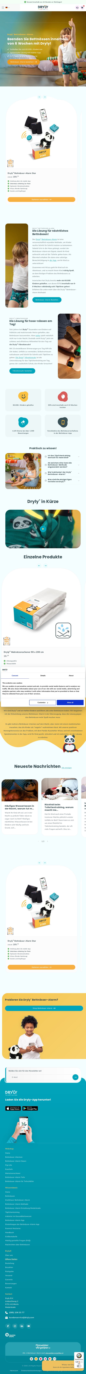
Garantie (9, 1279)
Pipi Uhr (8, 1165)
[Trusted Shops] (10, 1336)
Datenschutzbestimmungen (31, 1370)
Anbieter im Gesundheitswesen (18, 1216)
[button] (7, 7)
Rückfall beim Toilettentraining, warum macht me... (59, 807)
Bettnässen (10, 1196)
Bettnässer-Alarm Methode (16, 1204)
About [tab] (71, 675)
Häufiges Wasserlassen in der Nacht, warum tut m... (19, 807)
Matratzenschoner (13, 1173)
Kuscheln (9, 1169)
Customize (41, 702)
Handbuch (9, 1232)
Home (7, 1153)
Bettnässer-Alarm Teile (15, 1177)
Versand (8, 1275)
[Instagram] (14, 1328)
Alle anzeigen (67, 768)
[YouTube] (28, 1328)
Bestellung (9, 1263)
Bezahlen (9, 1267)
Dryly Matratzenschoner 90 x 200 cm (24, 652)
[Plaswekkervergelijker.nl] (43, 1346)
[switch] (79, 1366)
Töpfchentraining (12, 1212)
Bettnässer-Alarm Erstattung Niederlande (23, 1208)
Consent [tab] (15, 675)
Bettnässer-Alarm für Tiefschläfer (19, 1181)
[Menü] (82, 1353)
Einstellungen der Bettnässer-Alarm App (22, 1224)
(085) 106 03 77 (16, 1312)
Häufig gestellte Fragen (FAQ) (17, 1240)
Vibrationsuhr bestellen (22, 371)
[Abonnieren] (75, 1077)
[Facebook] (7, 1328)
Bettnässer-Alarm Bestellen (47, 300)
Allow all (70, 702)
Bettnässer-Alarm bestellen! (22, 62)
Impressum (14, 1370)
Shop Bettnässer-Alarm (42, 1008)
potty (38, 335)
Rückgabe (9, 1271)
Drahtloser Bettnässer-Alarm (17, 1200)
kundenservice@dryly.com (21, 1317)
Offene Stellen (11, 1259)
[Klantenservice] (77, 7)
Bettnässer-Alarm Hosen (15, 1161)
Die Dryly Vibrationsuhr (26, 357)
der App (53, 260)
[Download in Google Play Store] (30, 1109)
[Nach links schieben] (39, 97)
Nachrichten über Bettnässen (17, 1244)
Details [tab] (43, 675)
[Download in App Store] (13, 1109)
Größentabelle (11, 1236)
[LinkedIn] (21, 1328)
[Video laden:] (43, 529)
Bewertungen (11, 1283)
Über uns (9, 1255)
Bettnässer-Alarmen (13, 1157)
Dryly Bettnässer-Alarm (46, 239)
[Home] (11, 1095)
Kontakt (8, 1288)
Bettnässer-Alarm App (14, 1220)
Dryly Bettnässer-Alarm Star (22, 173)
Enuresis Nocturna (12, 1228)
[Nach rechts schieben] (44, 97)
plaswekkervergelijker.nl (54, 1353)
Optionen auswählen (40, 199)
